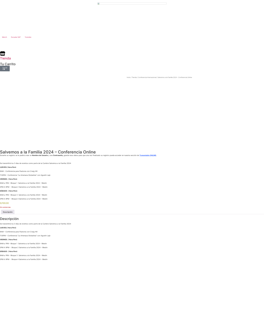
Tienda (134, 77)
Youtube (28, 37)
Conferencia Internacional (147, 77)
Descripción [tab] (8, 212)
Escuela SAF (16, 37)
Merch (4, 37)
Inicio (128, 77)
